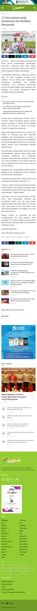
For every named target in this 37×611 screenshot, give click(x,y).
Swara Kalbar (23, 539)
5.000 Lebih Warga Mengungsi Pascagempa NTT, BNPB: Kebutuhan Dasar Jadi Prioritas (22, 272)
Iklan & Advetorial (6, 584)
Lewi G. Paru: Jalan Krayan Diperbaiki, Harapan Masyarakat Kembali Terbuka (19, 408)
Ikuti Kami (4, 316)
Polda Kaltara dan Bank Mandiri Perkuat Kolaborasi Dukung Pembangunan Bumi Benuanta (20, 441)
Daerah (3, 531)
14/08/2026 (14, 303)
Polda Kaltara (23, 528)
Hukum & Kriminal (6, 541)
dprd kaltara (5, 566)
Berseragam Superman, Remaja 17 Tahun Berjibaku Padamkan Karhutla (22, 255)
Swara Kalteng (23, 547)
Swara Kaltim (23, 549)
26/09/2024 (12, 28)
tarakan (25, 573)
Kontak (3, 587)
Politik (21, 531)
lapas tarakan (5, 569)
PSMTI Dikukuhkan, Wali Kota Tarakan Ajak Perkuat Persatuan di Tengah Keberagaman (13, 396)
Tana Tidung (23, 552)
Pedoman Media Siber (7, 589)
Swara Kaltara (23, 544)
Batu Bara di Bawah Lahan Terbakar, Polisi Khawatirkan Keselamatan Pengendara (18, 425)
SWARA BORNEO (16, 573)
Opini (3, 557)
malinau (14, 569)
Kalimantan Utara (15, 566)
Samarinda (22, 536)
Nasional (7, 14)
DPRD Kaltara (5, 533)
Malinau (3, 549)
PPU (20, 533)
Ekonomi (4, 536)
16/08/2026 (14, 277)
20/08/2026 (14, 258)
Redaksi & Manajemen (7, 581)
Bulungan (4, 528)
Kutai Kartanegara (6, 547)
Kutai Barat (4, 544)
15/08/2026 (14, 287)
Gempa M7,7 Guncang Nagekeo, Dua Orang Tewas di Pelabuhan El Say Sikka (22, 292)
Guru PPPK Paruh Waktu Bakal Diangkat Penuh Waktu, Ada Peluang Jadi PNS (21, 263)
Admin (4, 28)
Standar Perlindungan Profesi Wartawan (13, 592)
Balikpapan (4, 520)
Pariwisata (22, 520)
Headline (4, 539)
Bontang (3, 525)
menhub (27, 237)
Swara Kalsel (23, 541)
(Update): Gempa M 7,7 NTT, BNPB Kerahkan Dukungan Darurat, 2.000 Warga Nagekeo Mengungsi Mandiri (22, 282)
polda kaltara (29, 569)
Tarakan (21, 555)
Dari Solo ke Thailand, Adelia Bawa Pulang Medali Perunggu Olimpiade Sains (22, 300)
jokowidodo (20, 237)
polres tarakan (6, 573)
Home (2, 14)
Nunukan (3, 555)
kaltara (25, 566)
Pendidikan (22, 525)
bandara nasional (10, 237)
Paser (21, 523)
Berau (3, 523)
